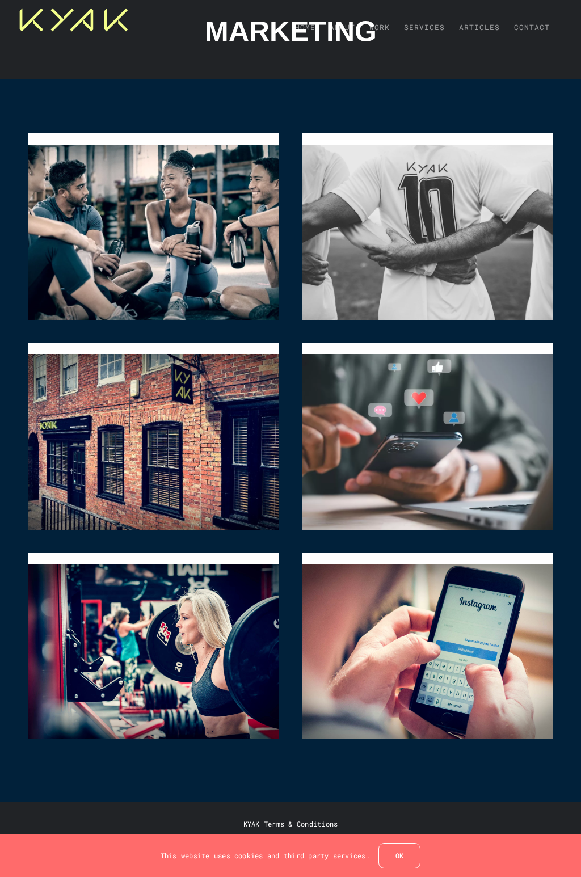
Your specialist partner (153, 436)
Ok (399, 855)
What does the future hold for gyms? (153, 640)
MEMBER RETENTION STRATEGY (153, 226)
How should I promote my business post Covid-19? (427, 640)
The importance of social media (427, 436)
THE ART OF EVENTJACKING (427, 226)
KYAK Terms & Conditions (290, 823)
